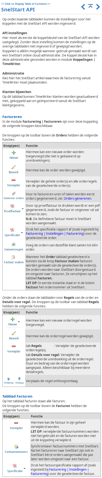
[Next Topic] (97, 8)
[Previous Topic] (82, 8)
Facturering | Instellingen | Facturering (54, 233)
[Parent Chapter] (90, 8)
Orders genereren (77, 198)
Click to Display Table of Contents (26, 3)
